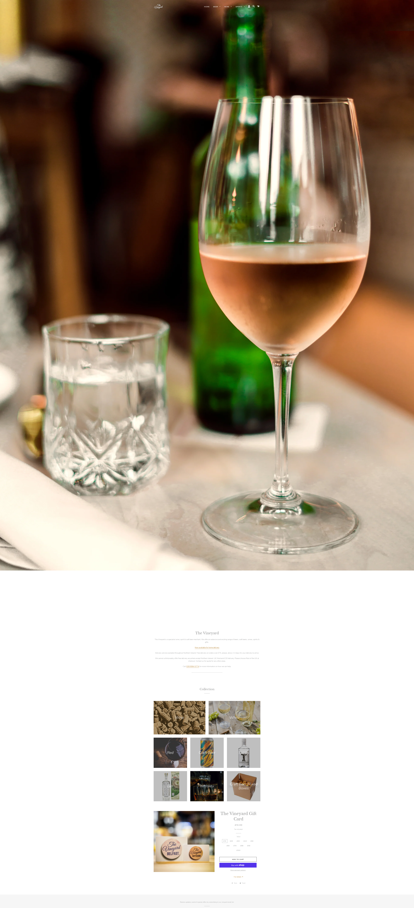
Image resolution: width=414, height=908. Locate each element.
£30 (238, 841)
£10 (224, 841)
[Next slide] (258, 618)
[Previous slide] (155, 618)
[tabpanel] (207, 310)
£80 (241, 846)
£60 (228, 846)
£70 (235, 846)
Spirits (239, 7)
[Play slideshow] (253, 618)
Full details (238, 877)
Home (207, 7)
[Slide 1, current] (205, 618)
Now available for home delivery (207, 647)
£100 (238, 850)
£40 (245, 841)
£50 (252, 841)
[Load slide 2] (207, 618)
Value (238, 837)
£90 (248, 846)
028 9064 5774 (192, 666)
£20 (231, 841)
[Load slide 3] (209, 618)
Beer (216, 7)
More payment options (238, 870)
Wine (227, 7)
